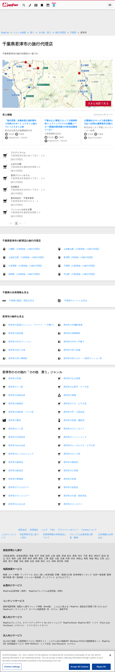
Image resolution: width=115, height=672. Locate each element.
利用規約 (34, 530)
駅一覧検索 (18, 577)
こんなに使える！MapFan (66, 606)
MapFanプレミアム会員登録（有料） (46, 591)
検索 (5, 574)
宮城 (42, 556)
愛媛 (16, 561)
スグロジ (71, 644)
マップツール (26, 574)
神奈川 (97, 556)
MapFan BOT (84, 622)
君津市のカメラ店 (71, 453)
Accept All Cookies (79, 667)
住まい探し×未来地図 (44, 574)
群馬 (74, 556)
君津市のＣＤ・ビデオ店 (75, 403)
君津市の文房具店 (16, 437)
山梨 (19, 558)
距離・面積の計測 (63, 574)
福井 (14, 558)
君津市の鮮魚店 (15, 470)
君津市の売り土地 (16, 350)
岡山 (97, 558)
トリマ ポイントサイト (37, 625)
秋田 (48, 556)
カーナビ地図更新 (37, 609)
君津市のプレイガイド (73, 428)
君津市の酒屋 (69, 395)
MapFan (5, 32)
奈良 (73, 558)
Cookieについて (89, 530)
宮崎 (54, 561)
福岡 (27, 561)
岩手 (37, 556)
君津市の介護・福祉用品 (75, 495)
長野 (24, 558)
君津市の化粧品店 (16, 395)
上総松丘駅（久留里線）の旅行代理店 (26, 257)
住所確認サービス (15, 644)
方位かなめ (104, 622)
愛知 (41, 558)
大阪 (57, 558)
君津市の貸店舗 (15, 333)
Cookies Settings (12, 667)
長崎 (37, 561)
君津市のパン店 (15, 428)
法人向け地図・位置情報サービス (18, 641)
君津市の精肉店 (70, 462)
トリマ (95, 622)
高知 (21, 561)
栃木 (69, 556)
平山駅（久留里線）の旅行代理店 (79, 274)
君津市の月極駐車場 (72, 324)
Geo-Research (59, 644)
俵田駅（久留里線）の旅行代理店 (24, 274)
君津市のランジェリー (18, 495)
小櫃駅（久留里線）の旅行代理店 (24, 249)
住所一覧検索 (99, 574)
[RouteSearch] (30, 5)
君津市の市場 (14, 378)
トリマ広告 (45, 644)
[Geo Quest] (54, 5)
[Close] (110, 655)
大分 (48, 561)
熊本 (43, 561)
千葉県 (73, 32)
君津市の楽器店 (70, 487)
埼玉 (80, 556)
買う (32, 32)
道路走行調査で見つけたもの (93, 606)
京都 (62, 558)
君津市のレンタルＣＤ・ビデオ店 (79, 445)
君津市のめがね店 (16, 445)
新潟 (104, 556)
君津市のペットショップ (75, 437)
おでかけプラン (63, 577)
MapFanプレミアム (12, 622)
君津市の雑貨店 (15, 403)
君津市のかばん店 (16, 504)
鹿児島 (60, 561)
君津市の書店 (14, 420)
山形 (53, 556)
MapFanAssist (70, 622)
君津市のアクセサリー (18, 487)
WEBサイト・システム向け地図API (52, 641)
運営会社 (22, 530)
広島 (102, 558)
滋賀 (51, 558)
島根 (91, 558)
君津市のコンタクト (72, 504)
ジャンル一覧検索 (32, 577)
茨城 (64, 556)
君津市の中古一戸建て (73, 341)
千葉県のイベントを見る (75, 300)
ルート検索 (13, 574)
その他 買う (44, 32)
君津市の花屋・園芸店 (73, 420)
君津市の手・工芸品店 (73, 412)
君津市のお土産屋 (71, 378)
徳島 (5, 561)
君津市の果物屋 (15, 479)
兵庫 (68, 558)
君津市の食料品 (15, 462)
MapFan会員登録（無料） (15, 591)
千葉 (85, 556)
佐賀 (32, 561)
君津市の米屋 (69, 479)
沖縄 (66, 561)
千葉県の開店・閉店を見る (21, 300)
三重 (46, 558)
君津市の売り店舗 (71, 350)
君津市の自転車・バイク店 (21, 412)
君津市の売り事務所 (17, 358)
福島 (58, 556)
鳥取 (86, 558)
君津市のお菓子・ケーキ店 (76, 386)
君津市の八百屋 (70, 470)
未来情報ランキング (82, 574)
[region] (57, 84)
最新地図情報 (9, 606)
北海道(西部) (22, 556)
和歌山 (79, 558)
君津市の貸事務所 (71, 333)
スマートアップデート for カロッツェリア (42, 622)
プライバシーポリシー (68, 530)
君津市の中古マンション (19, 341)
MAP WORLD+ (32, 644)
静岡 (35, 558)
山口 (107, 558)
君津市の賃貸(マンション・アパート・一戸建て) (31, 324)
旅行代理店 (60, 32)
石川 (8, 558)
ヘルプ (44, 530)
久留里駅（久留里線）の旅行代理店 (25, 265)
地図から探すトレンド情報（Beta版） (35, 606)
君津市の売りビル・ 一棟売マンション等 (82, 358)
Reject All (101, 667)
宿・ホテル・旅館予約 (57, 609)
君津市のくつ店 (15, 386)
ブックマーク (48, 577)
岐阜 (30, 558)
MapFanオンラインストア (15, 609)
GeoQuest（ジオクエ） (14, 625)
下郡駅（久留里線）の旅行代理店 (79, 265)
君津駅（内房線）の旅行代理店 (78, 257)
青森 (31, 556)
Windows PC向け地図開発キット (85, 641)
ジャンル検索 (19, 32)
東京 (91, 556)
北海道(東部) (9, 556)
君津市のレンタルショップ (21, 453)
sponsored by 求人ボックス (103, 114)
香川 (10, 561)
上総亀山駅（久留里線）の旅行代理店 (81, 249)
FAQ (52, 530)
